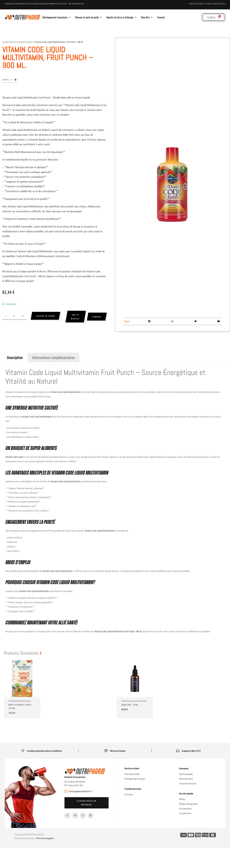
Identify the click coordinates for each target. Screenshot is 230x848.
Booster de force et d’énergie (120, 17)
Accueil (5, 41)
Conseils (161, 17)
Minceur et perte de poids (87, 17)
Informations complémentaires (53, 357)
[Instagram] (83, 815)
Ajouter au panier (45, 316)
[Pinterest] (90, 815)
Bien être (145, 17)
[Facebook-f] (67, 815)
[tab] (14, 357)
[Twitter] (75, 815)
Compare (96, 317)
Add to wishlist (75, 317)
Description (15, 357)
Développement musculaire (55, 17)
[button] (56, 17)
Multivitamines (26, 41)
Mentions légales (45, 838)
